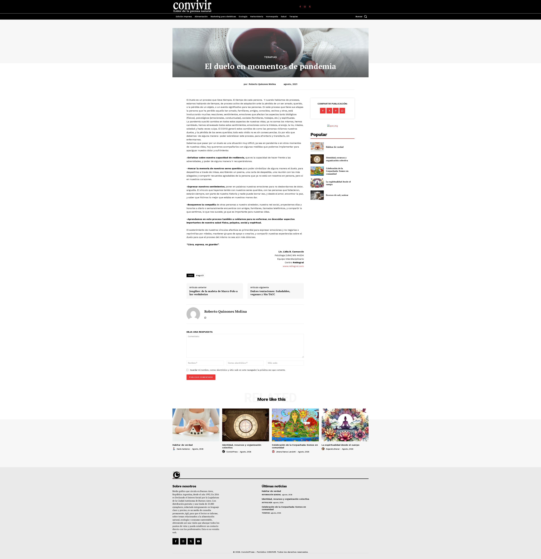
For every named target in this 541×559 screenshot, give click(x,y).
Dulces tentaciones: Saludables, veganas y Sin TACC (270, 293)
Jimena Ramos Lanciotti (286, 452)
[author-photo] (174, 448)
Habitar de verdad (334, 147)
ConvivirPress (232, 452)
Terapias (270, 57)
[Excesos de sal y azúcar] (317, 195)
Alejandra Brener (333, 449)
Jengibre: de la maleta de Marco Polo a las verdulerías (213, 293)
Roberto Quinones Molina (262, 84)
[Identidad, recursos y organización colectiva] (317, 159)
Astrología (267, 503)
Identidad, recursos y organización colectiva (337, 159)
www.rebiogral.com (293, 266)
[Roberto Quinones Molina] (193, 314)
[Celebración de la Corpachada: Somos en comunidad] (317, 171)
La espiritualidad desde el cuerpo (340, 445)
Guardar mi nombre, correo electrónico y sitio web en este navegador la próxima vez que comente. (237, 370)
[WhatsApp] (205, 317)
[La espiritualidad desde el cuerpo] (317, 183)
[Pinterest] (336, 110)
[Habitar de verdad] (317, 146)
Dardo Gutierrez (183, 449)
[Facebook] (300, 7)
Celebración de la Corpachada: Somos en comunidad (337, 171)
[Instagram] (305, 7)
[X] (310, 7)
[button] (362, 16)
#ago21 (200, 275)
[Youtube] (198, 541)
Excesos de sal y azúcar (337, 195)
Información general (271, 495)
